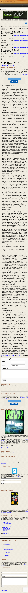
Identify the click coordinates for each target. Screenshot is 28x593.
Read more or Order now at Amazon (8, 447)
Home (2, 6)
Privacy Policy (4, 590)
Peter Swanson (6, 529)
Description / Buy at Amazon (20, 35)
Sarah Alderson (6, 532)
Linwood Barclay (7, 526)
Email (3, 365)
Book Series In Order (7, 355)
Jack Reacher (7, 544)
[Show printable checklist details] (26, 23)
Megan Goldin (6, 528)
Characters (24, 6)
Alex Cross (6, 546)
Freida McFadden (7, 523)
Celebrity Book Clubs (15, 452)
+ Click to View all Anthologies (9, 66)
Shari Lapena (6, 533)
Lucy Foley (5, 527)
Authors (13, 6)
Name (3, 361)
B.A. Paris (5, 522)
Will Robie (6, 555)
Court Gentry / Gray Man (10, 549)
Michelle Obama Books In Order (14, 20)
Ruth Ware (5, 530)
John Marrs (5, 524)
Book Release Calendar (6, 8)
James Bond (7, 552)
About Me (19, 476)
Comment (5, 368)
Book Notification (4, 459)
